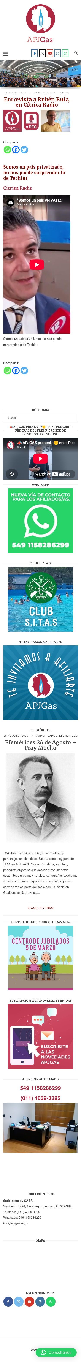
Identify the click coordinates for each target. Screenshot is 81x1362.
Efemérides (68, 735)
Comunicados (45, 92)
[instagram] (57, 53)
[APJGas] (8, 1302)
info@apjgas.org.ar (16, 1223)
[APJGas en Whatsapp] (65, 53)
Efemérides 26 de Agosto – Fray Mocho (40, 745)
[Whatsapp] (7, 149)
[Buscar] (73, 415)
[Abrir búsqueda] (76, 53)
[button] (56, 1352)
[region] (40, 75)
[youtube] (50, 53)
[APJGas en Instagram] (40, 1302)
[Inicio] (40, 43)
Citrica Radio (18, 188)
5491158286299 (30, 1217)
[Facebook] (34, 53)
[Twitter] (42, 53)
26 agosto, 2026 (16, 735)
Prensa (63, 92)
